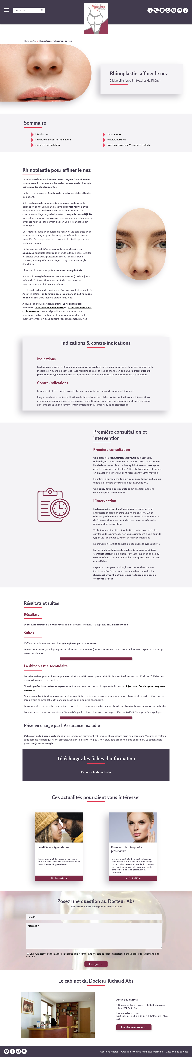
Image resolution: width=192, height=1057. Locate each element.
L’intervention (114, 134)
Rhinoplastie (30, 41)
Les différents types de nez (53, 847)
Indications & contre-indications (53, 139)
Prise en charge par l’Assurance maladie (129, 145)
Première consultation (47, 145)
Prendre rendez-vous (133, 1027)
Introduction (42, 134)
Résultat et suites (116, 139)
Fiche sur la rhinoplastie (96, 772)
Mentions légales (109, 1051)
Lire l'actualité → (59, 878)
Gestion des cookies (177, 1051)
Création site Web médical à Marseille (142, 1051)
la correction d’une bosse (49, 307)
